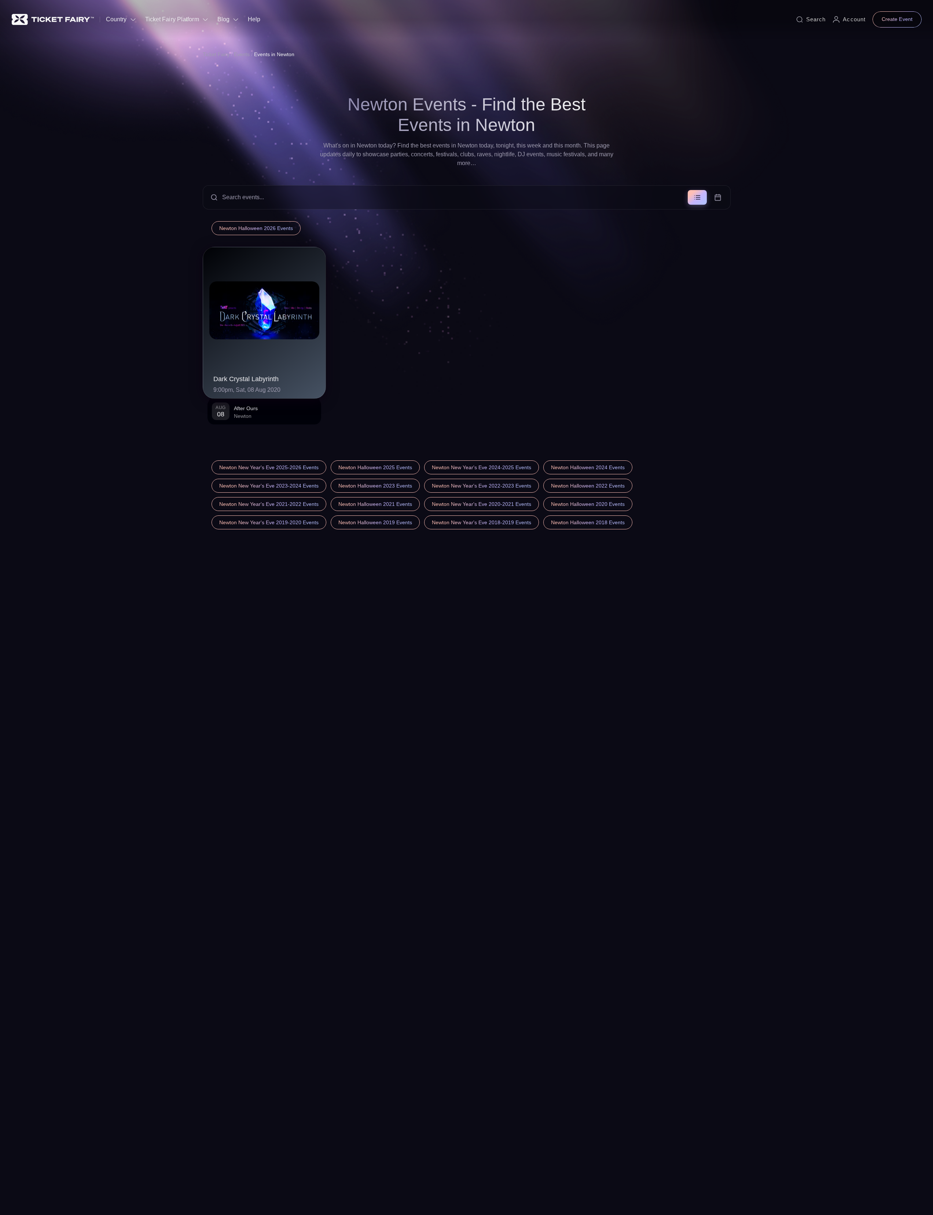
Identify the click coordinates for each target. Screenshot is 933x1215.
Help (254, 19)
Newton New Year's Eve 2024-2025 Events (481, 467)
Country (116, 19)
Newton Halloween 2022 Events (588, 486)
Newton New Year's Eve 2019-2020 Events (269, 522)
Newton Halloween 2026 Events (256, 228)
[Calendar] (717, 197)
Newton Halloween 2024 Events (588, 467)
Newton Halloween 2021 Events (375, 504)
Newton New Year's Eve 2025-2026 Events (269, 467)
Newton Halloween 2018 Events (588, 522)
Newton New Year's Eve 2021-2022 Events (269, 504)
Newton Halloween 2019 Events (375, 522)
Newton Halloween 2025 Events (375, 467)
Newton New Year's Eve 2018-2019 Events (481, 522)
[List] (697, 197)
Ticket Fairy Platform (172, 19)
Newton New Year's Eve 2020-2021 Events (481, 504)
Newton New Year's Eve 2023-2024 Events (269, 486)
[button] (467, 197)
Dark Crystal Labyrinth (246, 379)
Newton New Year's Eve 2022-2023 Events (481, 486)
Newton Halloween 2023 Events (375, 486)
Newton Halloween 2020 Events (588, 504)
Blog (223, 19)
